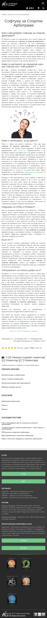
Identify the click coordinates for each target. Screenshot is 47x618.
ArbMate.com (11, 558)
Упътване (23, 548)
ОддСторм (22, 150)
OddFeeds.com (26, 576)
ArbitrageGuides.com (11, 576)
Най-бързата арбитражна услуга (21, 491)
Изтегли (23, 540)
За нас (23, 474)
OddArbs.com (12, 593)
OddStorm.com (26, 558)
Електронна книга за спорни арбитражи (23, 497)
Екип (23, 481)
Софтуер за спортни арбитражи (20, 495)
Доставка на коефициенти (19, 493)
